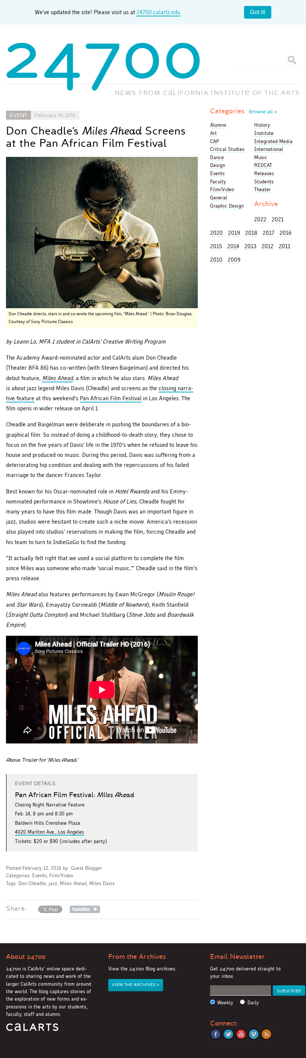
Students (264, 181)
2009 (234, 259)
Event (18, 115)
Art (213, 133)
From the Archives (137, 956)
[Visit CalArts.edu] (32, 1030)
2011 (284, 246)
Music (260, 157)
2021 (278, 219)
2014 (233, 246)
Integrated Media (273, 141)
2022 (260, 219)
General (218, 197)
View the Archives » (135, 984)
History (262, 125)
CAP (214, 141)
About (26, 956)
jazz (53, 883)
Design (217, 165)
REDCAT (263, 165)
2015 (216, 246)
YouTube (241, 1034)
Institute (264, 133)
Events (39, 875)
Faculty (218, 181)
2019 (234, 232)
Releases (264, 173)
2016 (285, 232)
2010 (216, 259)
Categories (243, 111)
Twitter (228, 1034)
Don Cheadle (32, 883)
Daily (253, 1002)
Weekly (225, 1002)
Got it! (257, 12)
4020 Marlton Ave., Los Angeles (49, 832)
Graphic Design (227, 206)
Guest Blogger (86, 868)
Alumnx (218, 125)
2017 (268, 232)
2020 (216, 232)
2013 (250, 246)
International (268, 149)
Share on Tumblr (85, 909)
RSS (266, 1034)
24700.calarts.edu (158, 12)
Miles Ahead (57, 378)
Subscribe (289, 991)
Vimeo (253, 1034)
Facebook (215, 1034)
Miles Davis (102, 883)
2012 (268, 246)
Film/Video (61, 875)
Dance (217, 157)
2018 (251, 232)
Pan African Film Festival (110, 398)
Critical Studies (227, 149)
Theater (262, 189)
